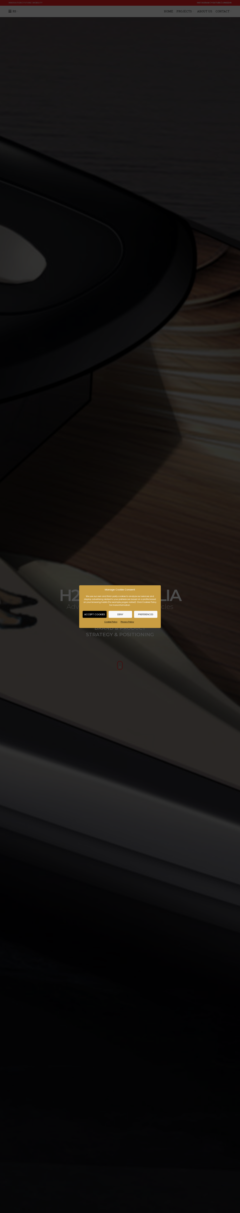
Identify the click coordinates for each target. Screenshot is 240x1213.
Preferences (145, 614)
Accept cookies (94, 614)
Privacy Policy (127, 621)
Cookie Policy (110, 621)
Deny (120, 614)
